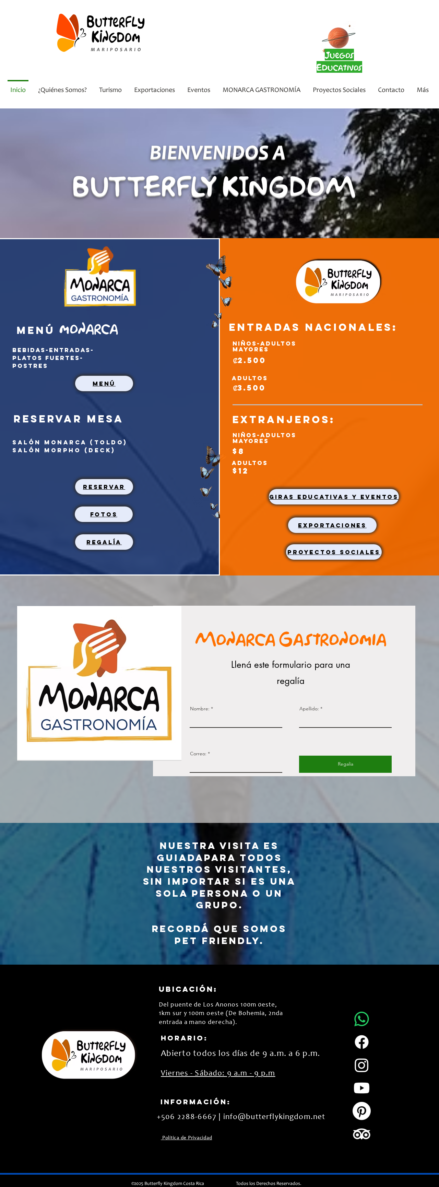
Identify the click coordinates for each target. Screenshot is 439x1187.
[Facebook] (362, 1042)
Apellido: (309, 708)
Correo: (198, 753)
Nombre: (200, 708)
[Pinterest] (362, 1111)
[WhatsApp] (362, 1019)
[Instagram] (362, 1065)
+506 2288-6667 (186, 1117)
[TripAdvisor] (362, 1134)
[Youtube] (362, 1088)
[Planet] (338, 37)
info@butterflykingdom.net (274, 1117)
